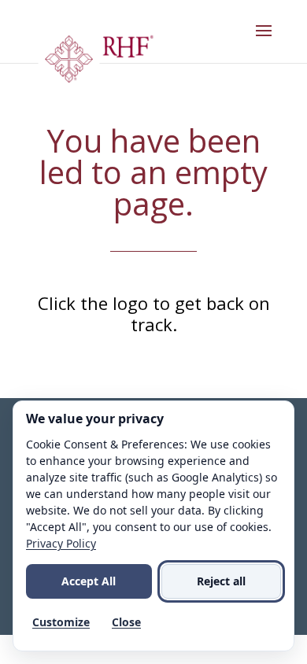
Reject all (221, 581)
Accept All (88, 581)
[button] (263, 41)
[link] (95, 63)
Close (126, 621)
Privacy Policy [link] (61, 543)
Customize (61, 621)
